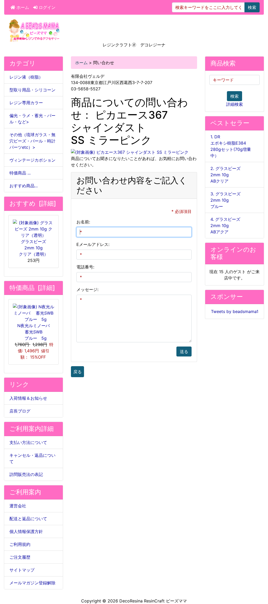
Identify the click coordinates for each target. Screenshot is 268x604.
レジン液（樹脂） (26, 77)
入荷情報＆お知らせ (28, 398)
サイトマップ (22, 570)
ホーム (22, 7)
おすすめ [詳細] (32, 203)
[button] (258, 578)
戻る (77, 371)
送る (184, 351)
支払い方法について (28, 442)
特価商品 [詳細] (32, 288)
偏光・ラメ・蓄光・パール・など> (32, 118)
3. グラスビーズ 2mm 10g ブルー (225, 200)
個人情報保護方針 (26, 531)
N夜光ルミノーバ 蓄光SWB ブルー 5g (35, 332)
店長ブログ (19, 411)
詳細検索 (234, 104)
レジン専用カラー (26, 102)
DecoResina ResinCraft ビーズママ (153, 600)
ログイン (46, 7)
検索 (252, 7)
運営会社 (17, 505)
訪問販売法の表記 (26, 474)
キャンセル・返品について (32, 458)
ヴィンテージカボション (32, 160)
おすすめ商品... (23, 185)
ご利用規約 (19, 544)
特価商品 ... (20, 172)
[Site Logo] (34, 29)
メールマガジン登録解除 (32, 582)
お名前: (83, 221)
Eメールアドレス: (92, 244)
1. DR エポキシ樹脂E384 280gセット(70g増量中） (230, 146)
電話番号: (85, 267)
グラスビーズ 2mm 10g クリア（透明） (33, 248)
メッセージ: (87, 289)
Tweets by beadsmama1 (234, 311)
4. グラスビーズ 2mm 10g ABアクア (225, 225)
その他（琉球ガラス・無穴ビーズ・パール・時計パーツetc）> (32, 141)
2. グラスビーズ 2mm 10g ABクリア (225, 175)
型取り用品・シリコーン (32, 89)
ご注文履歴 (19, 557)
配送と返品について (28, 518)
